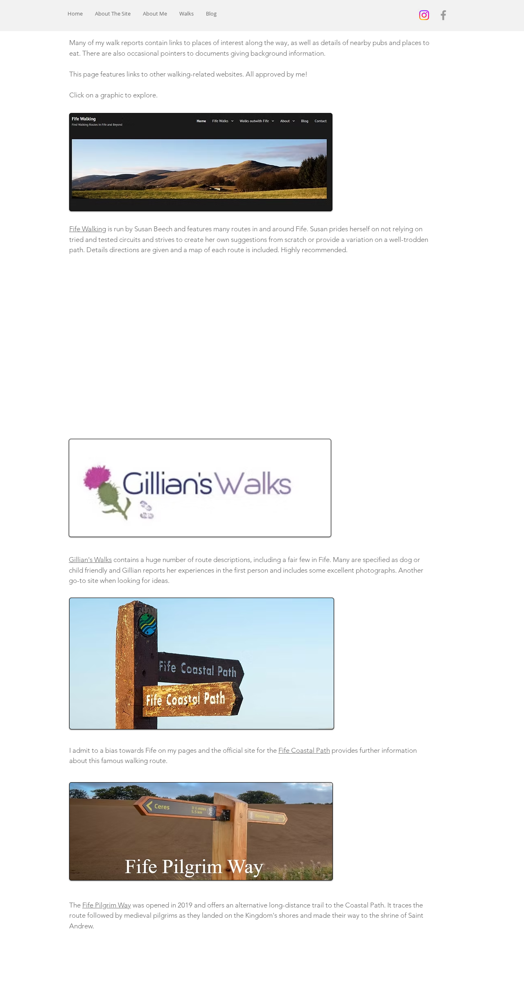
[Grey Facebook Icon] (443, 15)
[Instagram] (424, 15)
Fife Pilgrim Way (106, 905)
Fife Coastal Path (304, 750)
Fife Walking (87, 229)
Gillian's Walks (90, 559)
